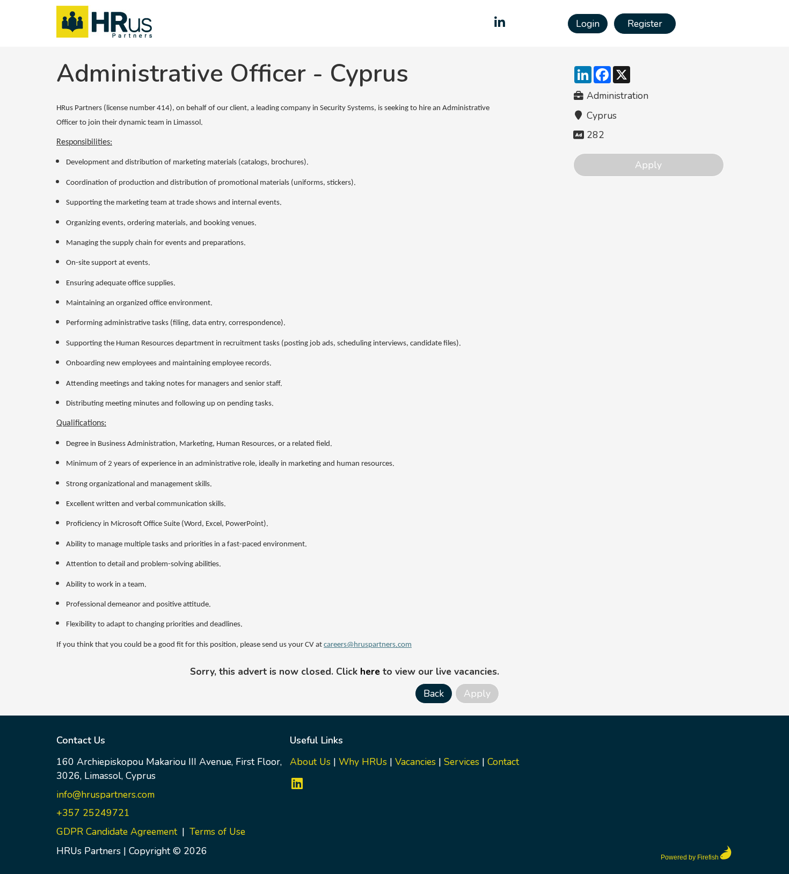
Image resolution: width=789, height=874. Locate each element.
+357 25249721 (93, 812)
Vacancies (415, 761)
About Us (310, 761)
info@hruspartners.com (105, 794)
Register (644, 23)
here (370, 671)
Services (461, 761)
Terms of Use (217, 831)
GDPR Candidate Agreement (116, 831)
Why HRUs (363, 761)
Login (588, 23)
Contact (503, 761)
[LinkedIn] (499, 23)
